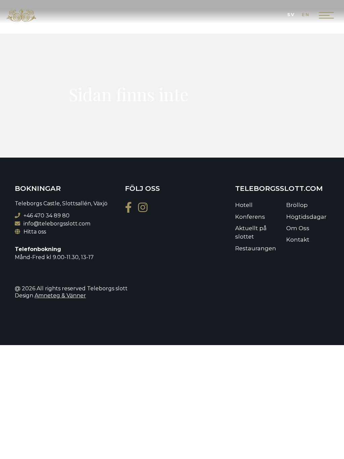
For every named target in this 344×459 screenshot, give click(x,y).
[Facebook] (131, 209)
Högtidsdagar (306, 216)
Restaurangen (255, 248)
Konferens (250, 216)
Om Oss (297, 228)
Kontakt (297, 239)
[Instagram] (145, 209)
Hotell (244, 205)
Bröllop (297, 205)
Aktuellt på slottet (251, 232)
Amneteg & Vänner (60, 295)
